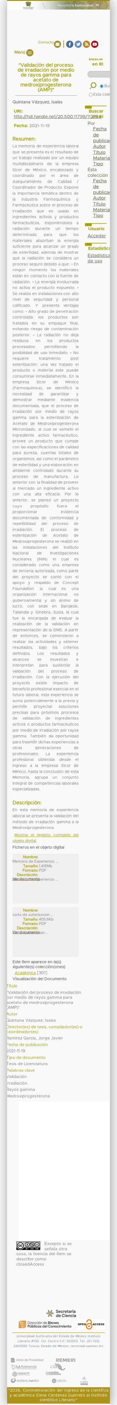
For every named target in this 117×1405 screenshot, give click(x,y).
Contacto (46, 42)
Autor (99, 146)
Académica (25, 973)
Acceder (97, 236)
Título (99, 152)
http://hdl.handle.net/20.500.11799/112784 (57, 117)
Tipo (98, 164)
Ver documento (26, 879)
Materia (101, 158)
